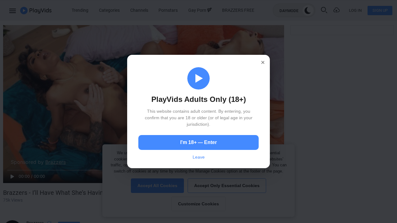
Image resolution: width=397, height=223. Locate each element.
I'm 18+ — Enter (198, 142)
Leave (199, 157)
